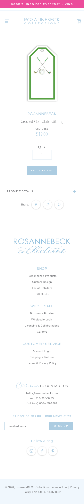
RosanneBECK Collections (32, 487)
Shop (42, 268)
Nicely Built (53, 491)
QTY (42, 147)
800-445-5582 (48, 403)
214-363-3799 (45, 398)
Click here (27, 385)
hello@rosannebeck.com (42, 393)
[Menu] (7, 21)
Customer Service (42, 344)
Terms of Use (58, 487)
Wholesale (42, 306)
